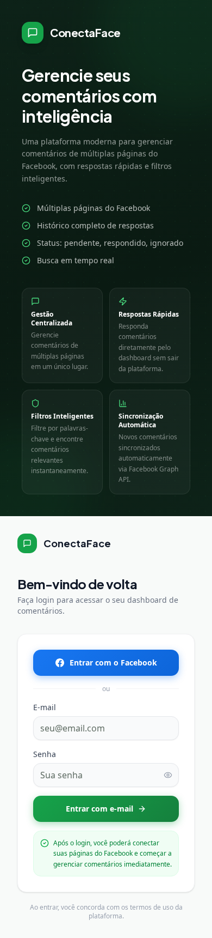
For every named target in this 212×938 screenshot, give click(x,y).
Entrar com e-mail (99, 808)
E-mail (44, 707)
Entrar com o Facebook (113, 662)
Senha (44, 754)
